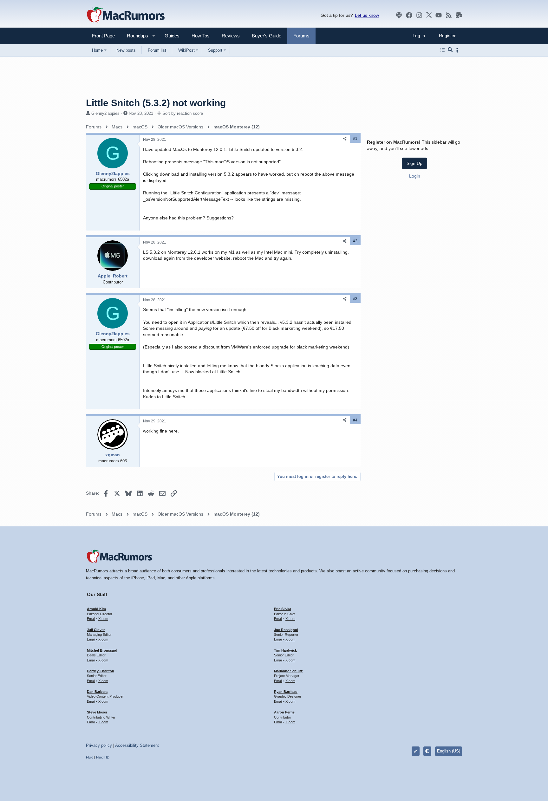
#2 (355, 241)
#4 (355, 420)
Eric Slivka (282, 609)
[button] (135, 35)
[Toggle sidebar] (458, 50)
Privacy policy (99, 745)
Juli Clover (96, 630)
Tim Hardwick (285, 650)
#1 (355, 138)
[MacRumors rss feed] (449, 15)
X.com (103, 619)
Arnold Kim (96, 609)
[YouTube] (438, 15)
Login (414, 175)
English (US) (448, 751)
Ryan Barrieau (285, 692)
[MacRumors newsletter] (459, 15)
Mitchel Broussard (102, 650)
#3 (355, 298)
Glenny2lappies (105, 113)
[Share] (345, 139)
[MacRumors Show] (399, 15)
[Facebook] (409, 15)
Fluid (89, 757)
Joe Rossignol (286, 630)
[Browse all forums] (442, 50)
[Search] (450, 50)
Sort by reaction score (182, 113)
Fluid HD (102, 757)
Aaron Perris (284, 712)
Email (91, 619)
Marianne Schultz (288, 671)
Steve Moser (97, 712)
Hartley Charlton (100, 671)
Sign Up (414, 163)
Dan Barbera (97, 692)
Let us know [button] (367, 15)
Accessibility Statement (137, 745)
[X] (429, 15)
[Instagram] (419, 15)
